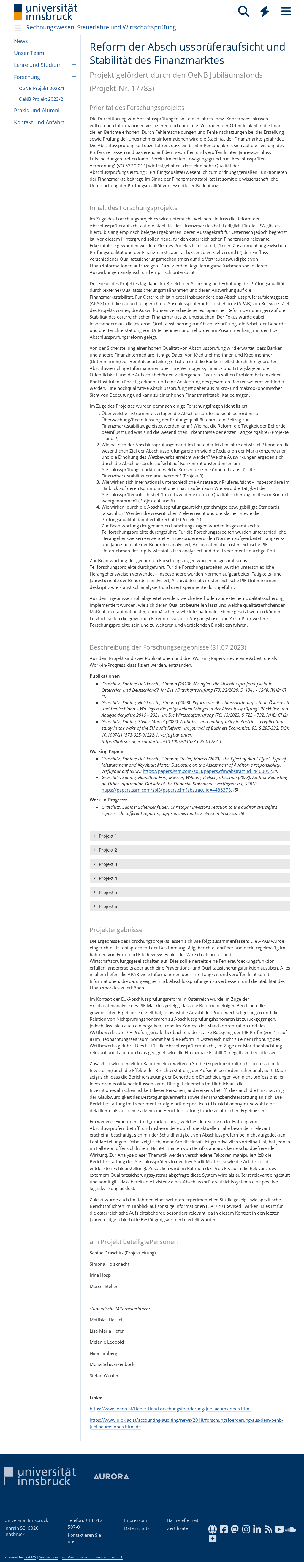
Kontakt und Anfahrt (39, 122)
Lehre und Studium (38, 64)
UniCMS (30, 1557)
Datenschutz (136, 1528)
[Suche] (243, 11)
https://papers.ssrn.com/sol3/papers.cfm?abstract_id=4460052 (207, 771)
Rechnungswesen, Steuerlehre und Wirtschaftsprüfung (101, 27)
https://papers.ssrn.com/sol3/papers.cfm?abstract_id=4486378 (166, 790)
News (21, 41)
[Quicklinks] (264, 11)
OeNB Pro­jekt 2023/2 (41, 99)
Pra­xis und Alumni (37, 110)
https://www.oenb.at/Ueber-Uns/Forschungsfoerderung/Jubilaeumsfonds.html (170, 1409)
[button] (190, 836)
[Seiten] (286, 11)
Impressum (135, 1520)
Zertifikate (177, 1528)
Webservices (48, 1557)
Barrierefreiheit (182, 1520)
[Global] (265, 12)
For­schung (27, 77)
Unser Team (29, 52)
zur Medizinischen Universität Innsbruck (92, 1557)
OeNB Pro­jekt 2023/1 (42, 88)
